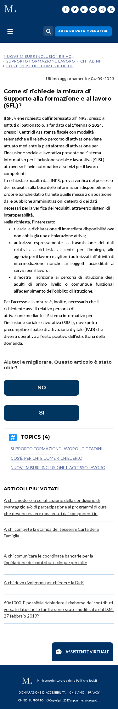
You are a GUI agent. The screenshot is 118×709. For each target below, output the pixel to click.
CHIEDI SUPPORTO (30, 700)
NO (41, 387)
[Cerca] (48, 31)
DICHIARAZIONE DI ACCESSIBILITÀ (42, 692)
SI (41, 412)
